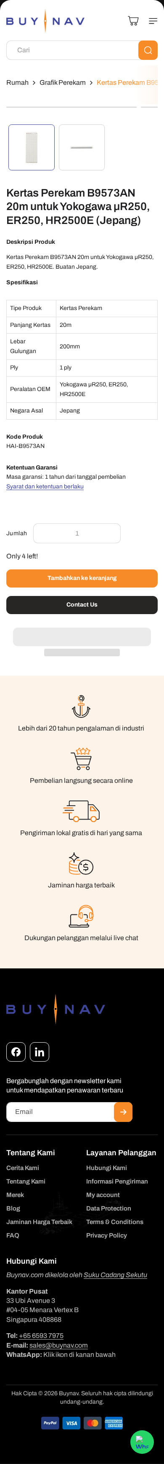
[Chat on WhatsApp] (142, 1442)
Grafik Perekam (63, 82)
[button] (82, 632)
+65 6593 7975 (41, 1335)
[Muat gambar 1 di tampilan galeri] (31, 147)
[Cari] (148, 50)
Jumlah (16, 533)
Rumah (17, 82)
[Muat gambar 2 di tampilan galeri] (82, 147)
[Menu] (150, 21)
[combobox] (82, 50)
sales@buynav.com (58, 1345)
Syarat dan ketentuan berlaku (45, 486)
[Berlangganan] (123, 1112)
